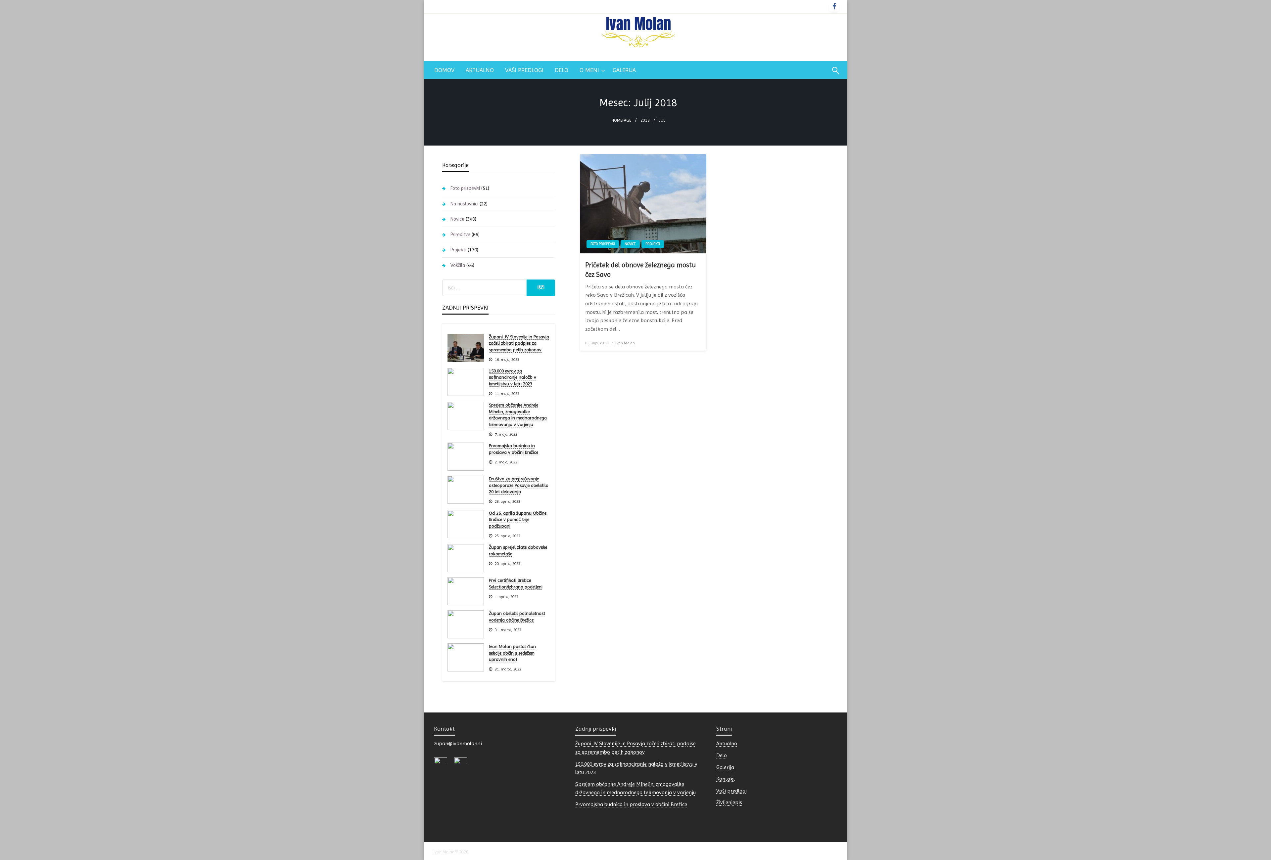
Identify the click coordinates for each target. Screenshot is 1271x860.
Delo (561, 69)
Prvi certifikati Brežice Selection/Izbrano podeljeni (515, 583)
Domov (444, 69)
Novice (630, 244)
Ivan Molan (625, 343)
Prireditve (460, 234)
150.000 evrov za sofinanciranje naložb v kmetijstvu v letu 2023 (512, 377)
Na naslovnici (464, 204)
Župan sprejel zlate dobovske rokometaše (518, 550)
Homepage (621, 120)
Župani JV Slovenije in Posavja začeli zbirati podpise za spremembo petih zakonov (519, 343)
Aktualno (480, 69)
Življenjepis (729, 802)
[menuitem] (444, 70)
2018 (645, 120)
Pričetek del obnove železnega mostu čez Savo (640, 270)
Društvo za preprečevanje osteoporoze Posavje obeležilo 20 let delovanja (518, 485)
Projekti (652, 244)
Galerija (624, 69)
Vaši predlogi (524, 69)
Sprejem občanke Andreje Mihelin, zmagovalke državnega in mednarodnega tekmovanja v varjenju (518, 414)
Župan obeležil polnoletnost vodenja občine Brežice (517, 617)
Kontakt (725, 779)
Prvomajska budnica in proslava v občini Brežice (513, 449)
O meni (589, 69)
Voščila (457, 265)
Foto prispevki (602, 244)
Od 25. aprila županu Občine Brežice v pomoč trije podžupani (517, 519)
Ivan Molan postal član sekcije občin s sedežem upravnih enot (512, 653)
